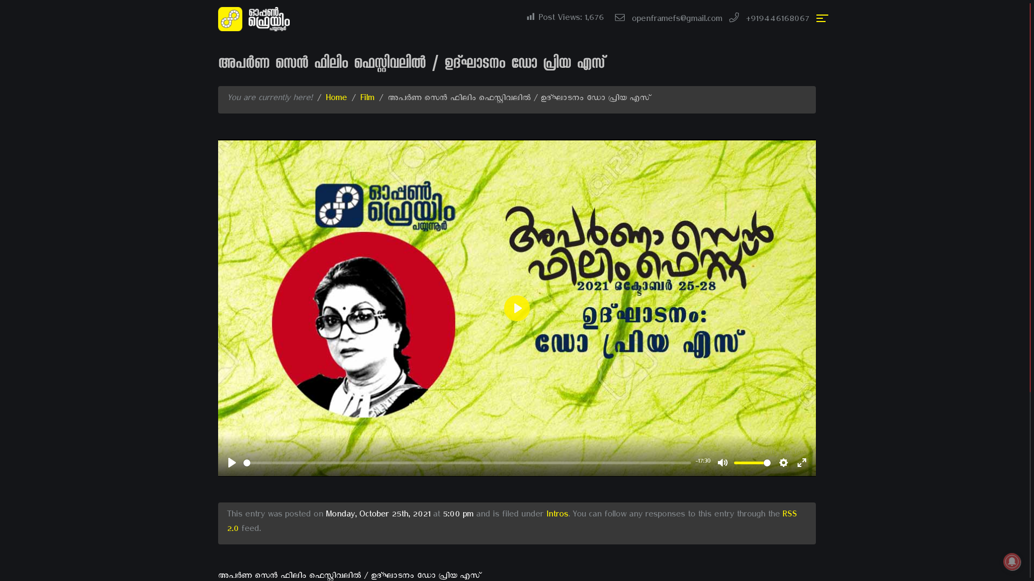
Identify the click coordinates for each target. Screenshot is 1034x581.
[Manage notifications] (1012, 561)
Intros (557, 515)
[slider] (467, 463)
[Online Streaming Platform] (256, 20)
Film (367, 99)
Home (336, 99)
